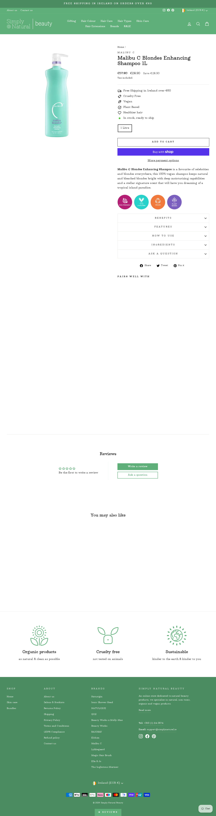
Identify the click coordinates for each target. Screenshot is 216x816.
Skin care (12, 702)
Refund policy (52, 738)
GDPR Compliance (54, 732)
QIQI (94, 714)
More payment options (163, 160)
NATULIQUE (98, 708)
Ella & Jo (96, 761)
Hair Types (124, 21)
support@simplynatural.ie (162, 729)
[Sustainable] (176, 635)
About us (12, 10)
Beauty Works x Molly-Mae (107, 720)
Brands (114, 26)
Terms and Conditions (56, 726)
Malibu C (126, 53)
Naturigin (97, 697)
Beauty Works (99, 726)
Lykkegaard (98, 749)
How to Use (163, 236)
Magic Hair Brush (101, 755)
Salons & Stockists (54, 702)
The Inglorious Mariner (104, 767)
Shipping (49, 714)
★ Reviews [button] (108, 812)
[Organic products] (39, 635)
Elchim (95, 738)
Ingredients (163, 245)
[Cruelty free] (107, 635)
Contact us (26, 10)
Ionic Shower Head (102, 702)
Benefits (163, 218)
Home (120, 47)
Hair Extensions (95, 26)
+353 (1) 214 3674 (153, 723)
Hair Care (107, 21)
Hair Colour (88, 21)
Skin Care (142, 21)
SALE (127, 26)
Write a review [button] (138, 466)
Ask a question (163, 254)
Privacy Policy (52, 720)
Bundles (11, 708)
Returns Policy (52, 708)
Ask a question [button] (137, 475)
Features (163, 227)
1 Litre (125, 128)
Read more (145, 710)
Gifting (71, 21)
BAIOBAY (96, 732)
